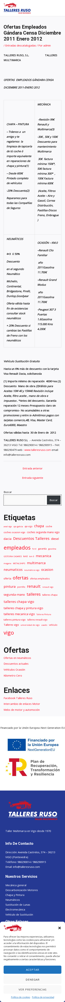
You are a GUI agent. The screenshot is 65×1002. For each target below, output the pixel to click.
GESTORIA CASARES (13, 556)
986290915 (39, 862)
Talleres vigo (11, 624)
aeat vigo (8, 526)
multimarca (36, 563)
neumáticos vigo (32, 570)
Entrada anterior (33, 468)
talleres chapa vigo (19, 601)
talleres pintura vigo (15, 619)
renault (34, 586)
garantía (42, 548)
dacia (8, 539)
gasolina (52, 548)
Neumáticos (12, 899)
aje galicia (18, 526)
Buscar (8, 492)
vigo (9, 632)
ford (34, 549)
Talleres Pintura (43, 614)
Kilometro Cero (13, 675)
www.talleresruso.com (37, 450)
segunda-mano (14, 594)
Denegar (33, 979)
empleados (17, 547)
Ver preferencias (33, 989)
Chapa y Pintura (14, 895)
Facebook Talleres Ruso (18, 698)
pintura (10, 586)
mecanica (43, 556)
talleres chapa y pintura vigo (23, 608)
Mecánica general (15, 885)
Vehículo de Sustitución (19, 914)
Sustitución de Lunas (17, 904)
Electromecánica (15, 909)
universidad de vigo (30, 625)
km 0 (31, 556)
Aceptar (32, 969)
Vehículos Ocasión (14, 669)
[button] (59, 928)
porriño (21, 586)
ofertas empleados (40, 578)
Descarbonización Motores (21, 890)
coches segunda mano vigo (43, 532)
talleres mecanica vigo (19, 614)
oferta (7, 578)
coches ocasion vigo (14, 532)
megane (7, 563)
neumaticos (13, 569)
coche (49, 526)
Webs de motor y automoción (22, 709)
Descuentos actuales (16, 663)
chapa (39, 525)
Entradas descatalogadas (20, 45)
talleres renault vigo (37, 619)
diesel (55, 539)
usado (44, 625)
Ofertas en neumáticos (17, 658)
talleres (34, 594)
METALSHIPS (19, 563)
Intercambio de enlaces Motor (22, 704)
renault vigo (47, 587)
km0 (25, 556)
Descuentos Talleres (31, 538)
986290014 (24, 862)
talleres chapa (49, 594)
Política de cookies (20, 997)
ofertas (20, 577)
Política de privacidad (43, 997)
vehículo (53, 624)
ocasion (47, 569)
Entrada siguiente (32, 477)
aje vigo (28, 526)
